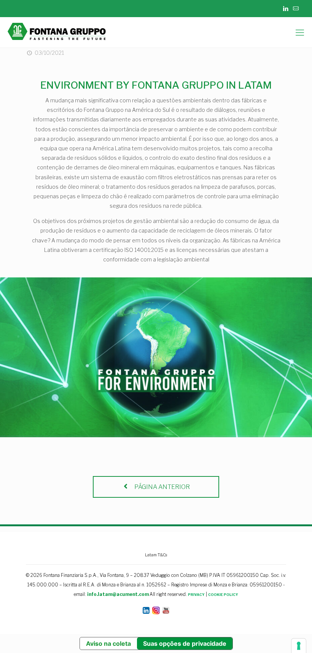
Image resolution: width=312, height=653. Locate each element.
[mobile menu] (299, 32)
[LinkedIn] (286, 8)
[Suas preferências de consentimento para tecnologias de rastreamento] (298, 646)
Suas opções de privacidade (184, 643)
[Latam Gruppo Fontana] (59, 32)
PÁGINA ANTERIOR (161, 487)
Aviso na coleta (108, 643)
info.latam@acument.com (118, 594)
